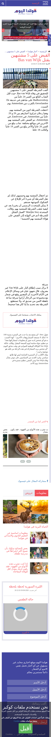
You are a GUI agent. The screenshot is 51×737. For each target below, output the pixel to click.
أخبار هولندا (32, 51)
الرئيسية (43, 51)
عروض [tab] (29, 492)
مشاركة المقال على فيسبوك (32, 481)
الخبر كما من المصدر (37, 421)
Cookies (17, 721)
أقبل (25, 728)
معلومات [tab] (41, 492)
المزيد (25, 632)
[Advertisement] (25, 161)
